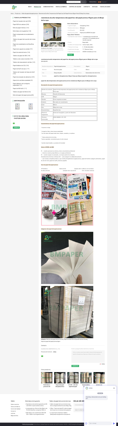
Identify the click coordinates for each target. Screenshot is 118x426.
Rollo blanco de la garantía (20, 31)
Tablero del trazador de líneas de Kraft (24, 72)
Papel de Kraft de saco (19, 69)
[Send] (114, 423)
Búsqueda (83, 1)
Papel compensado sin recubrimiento (23, 34)
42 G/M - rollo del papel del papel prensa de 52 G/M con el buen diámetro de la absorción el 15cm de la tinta (73, 385)
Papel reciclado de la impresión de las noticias (75, 339)
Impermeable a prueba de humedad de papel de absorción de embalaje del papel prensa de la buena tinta (86, 385)
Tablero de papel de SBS (20, 55)
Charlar (70, 54)
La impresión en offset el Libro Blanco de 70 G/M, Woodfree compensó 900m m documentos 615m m (36, 409)
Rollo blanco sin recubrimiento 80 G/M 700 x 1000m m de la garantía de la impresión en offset (36, 413)
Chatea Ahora (92, 1)
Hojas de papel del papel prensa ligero (50, 341)
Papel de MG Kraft (18, 88)
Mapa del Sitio (14, 415)
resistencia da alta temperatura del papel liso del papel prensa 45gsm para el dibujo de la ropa (52, 50)
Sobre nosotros (48, 6)
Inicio (30, 6)
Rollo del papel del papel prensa (30, 13)
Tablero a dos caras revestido (21, 59)
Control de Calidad (75, 6)
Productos (37, 6)
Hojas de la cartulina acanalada (21, 80)
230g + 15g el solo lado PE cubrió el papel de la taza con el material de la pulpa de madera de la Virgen (60, 409)
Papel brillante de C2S (19, 65)
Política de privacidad (27, 424)
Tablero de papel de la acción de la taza (24, 39)
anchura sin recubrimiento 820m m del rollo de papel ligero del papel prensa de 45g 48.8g (99, 385)
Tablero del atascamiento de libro (22, 62)
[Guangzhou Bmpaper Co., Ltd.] (14, 7)
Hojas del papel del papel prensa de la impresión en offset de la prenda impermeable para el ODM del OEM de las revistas (60, 385)
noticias (94, 6)
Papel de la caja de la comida (21, 49)
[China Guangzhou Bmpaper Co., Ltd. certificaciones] (17, 106)
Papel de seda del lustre (20, 52)
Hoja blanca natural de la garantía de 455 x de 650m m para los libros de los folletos (36, 405)
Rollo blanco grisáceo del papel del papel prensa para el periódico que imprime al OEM (47, 385)
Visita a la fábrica (61, 6)
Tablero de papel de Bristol (20, 92)
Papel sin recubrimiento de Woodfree (23, 44)
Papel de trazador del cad (20, 21)
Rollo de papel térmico (19, 28)
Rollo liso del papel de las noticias (54, 339)
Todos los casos (105, 6)
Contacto (87, 6)
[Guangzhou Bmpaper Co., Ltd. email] (15, 123)
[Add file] (86, 423)
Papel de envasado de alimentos (22, 77)
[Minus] (114, 388)
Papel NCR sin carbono (19, 24)
